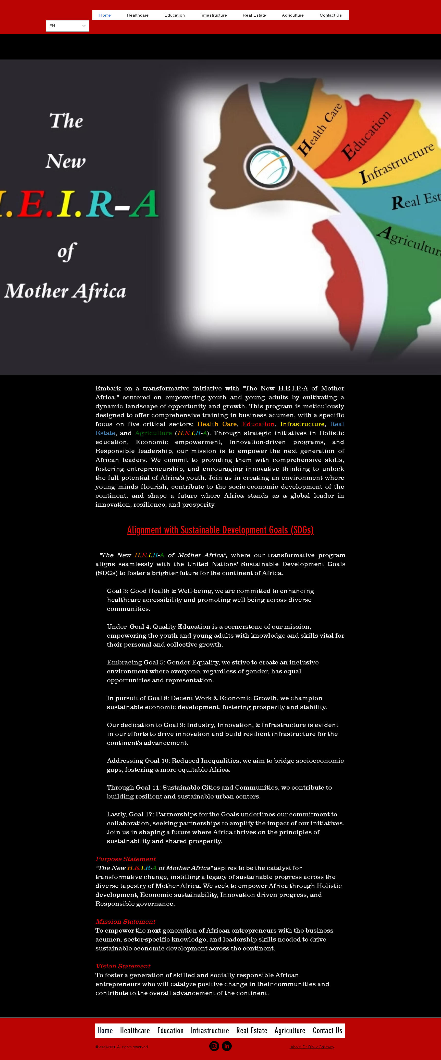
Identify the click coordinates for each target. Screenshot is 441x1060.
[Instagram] (214, 1046)
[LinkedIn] (227, 1046)
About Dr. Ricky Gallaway (312, 1046)
